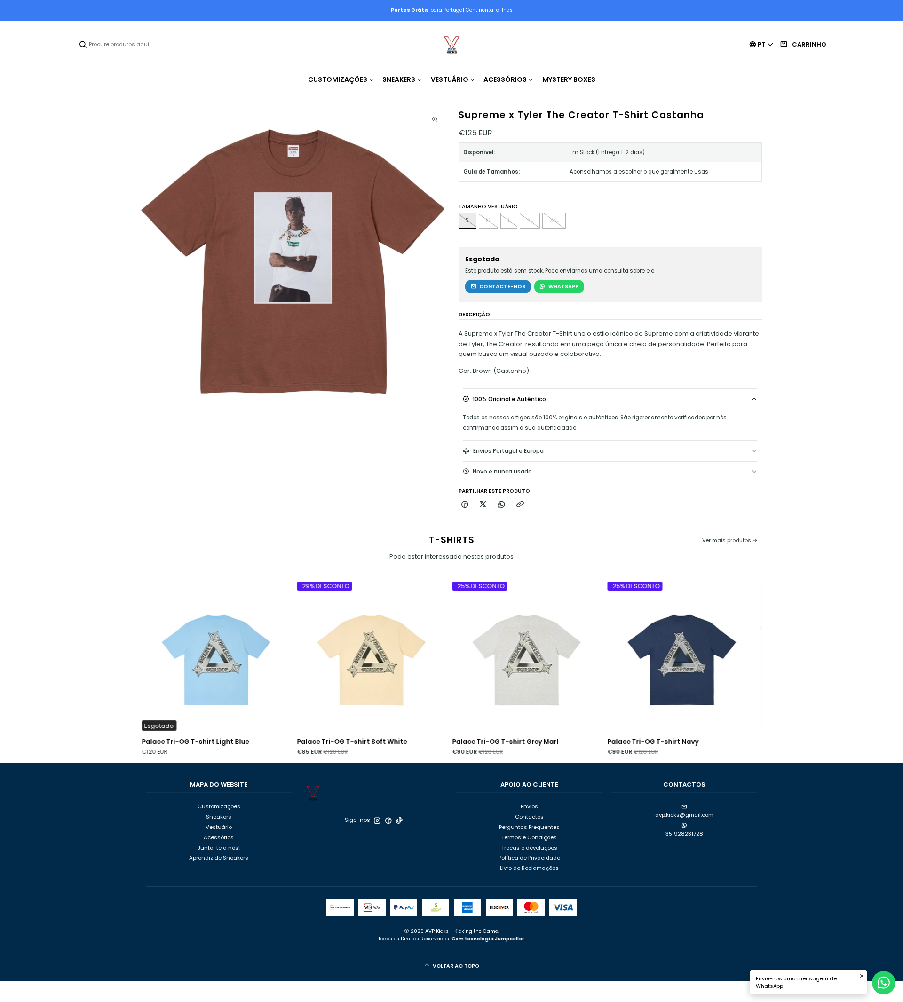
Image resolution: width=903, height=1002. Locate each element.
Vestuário (219, 827)
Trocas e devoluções (529, 848)
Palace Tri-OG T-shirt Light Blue (141, 741)
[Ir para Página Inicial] (451, 45)
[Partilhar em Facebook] (465, 505)
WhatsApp (563, 286)
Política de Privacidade (529, 857)
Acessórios (219, 837)
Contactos (529, 817)
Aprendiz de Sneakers (218, 857)
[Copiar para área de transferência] (520, 505)
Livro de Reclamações (529, 868)
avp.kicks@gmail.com (684, 815)
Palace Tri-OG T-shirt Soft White (298, 741)
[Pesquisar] (83, 44)
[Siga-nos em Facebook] (388, 820)
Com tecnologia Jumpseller (488, 938)
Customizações (219, 806)
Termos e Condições (529, 837)
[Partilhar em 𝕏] (483, 505)
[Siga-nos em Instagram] (377, 820)
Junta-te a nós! (219, 848)
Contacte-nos (502, 286)
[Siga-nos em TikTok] (399, 820)
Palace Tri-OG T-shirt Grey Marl (451, 741)
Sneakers (218, 817)
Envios (529, 806)
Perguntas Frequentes (529, 827)
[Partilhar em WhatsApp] (502, 505)
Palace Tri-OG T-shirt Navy (599, 741)
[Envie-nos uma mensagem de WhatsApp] (883, 982)
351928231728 (684, 833)
